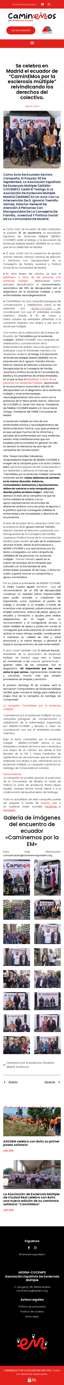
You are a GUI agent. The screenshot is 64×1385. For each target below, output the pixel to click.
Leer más (8, 1150)
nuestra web (50, 803)
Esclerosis (22, 1066)
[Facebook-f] (28, 1247)
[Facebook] (42, 4)
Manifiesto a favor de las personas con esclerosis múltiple (29, 381)
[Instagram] (49, 4)
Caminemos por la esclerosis (23, 1062)
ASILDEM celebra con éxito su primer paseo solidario (31, 1143)
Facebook (52, 806)
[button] (32, 43)
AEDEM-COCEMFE (44, 308)
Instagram (9, 810)
